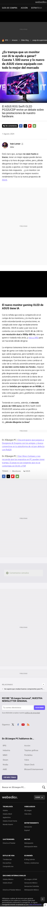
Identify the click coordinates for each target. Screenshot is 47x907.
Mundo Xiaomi (8, 824)
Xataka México (8, 879)
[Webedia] (41, 2)
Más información (35, 904)
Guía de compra (9, 8)
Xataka (5, 810)
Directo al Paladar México (12, 890)
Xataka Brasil (7, 883)
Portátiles (28, 755)
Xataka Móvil (7, 814)
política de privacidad (32, 713)
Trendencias (7, 859)
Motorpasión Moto (30, 847)
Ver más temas (9, 777)
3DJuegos (28, 810)
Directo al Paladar (9, 843)
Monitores (16, 471)
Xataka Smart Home (10, 821)
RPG (6, 40)
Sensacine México (30, 883)
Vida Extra (27, 814)
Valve (26, 760)
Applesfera (7, 817)
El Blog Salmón (29, 859)
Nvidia (5, 765)
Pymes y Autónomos (31, 863)
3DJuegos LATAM (30, 879)
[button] (16, 143)
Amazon (15, 40)
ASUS (4, 180)
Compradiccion (8, 866)
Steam (5, 760)
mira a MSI (33, 337)
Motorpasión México (31, 890)
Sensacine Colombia (31, 886)
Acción (24, 8)
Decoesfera (7, 863)
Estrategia (36, 8)
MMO (5, 755)
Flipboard (30, 126)
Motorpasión (28, 843)
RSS (28, 724)
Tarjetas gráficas (31, 750)
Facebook (21, 126)
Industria (6, 750)
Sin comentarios (11, 126)
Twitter (25, 126)
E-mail (34, 126)
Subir (37, 797)
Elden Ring (25, 40)
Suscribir (39, 707)
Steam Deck (29, 765)
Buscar (43, 787)
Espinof (27, 830)
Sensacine (28, 827)
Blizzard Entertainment (33, 769)
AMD (5, 769)
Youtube (23, 724)
